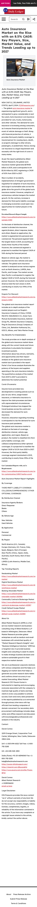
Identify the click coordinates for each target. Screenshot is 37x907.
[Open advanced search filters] (28, 19)
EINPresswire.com (26, 105)
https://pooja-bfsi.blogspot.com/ (15, 764)
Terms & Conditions (18, 903)
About (8, 894)
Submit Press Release (18, 899)
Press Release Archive (22, 894)
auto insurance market (21, 108)
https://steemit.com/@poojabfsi (14, 767)
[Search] (23, 19)
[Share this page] (33, 19)
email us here (7, 786)
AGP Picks (5, 3)
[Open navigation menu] (4, 19)
